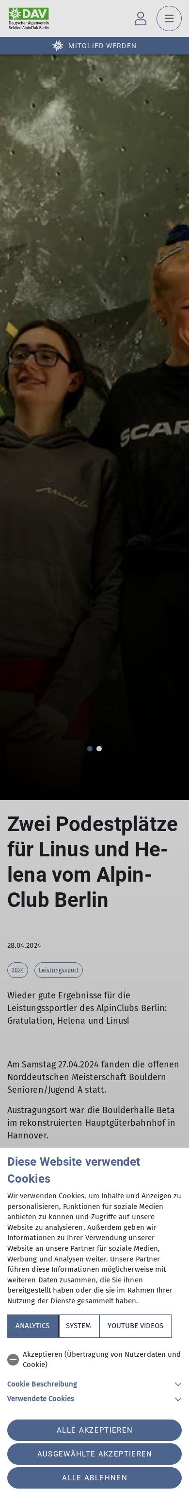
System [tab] (78, 1325)
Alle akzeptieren (95, 1430)
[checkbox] (94, 1360)
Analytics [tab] (32, 1325)
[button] (94, 1383)
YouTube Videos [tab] (135, 1325)
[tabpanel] (94, 1375)
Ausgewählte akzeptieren (95, 1454)
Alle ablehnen (94, 1477)
